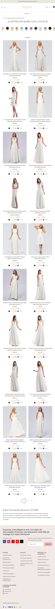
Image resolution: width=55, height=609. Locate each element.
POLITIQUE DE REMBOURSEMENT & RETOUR (44, 568)
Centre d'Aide (8, 589)
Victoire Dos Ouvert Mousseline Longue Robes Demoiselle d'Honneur (40, 349)
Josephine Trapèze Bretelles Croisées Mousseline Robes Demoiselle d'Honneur (40, 120)
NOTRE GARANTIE (7, 562)
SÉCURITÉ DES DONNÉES (8, 565)
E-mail (6, 593)
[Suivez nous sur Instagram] (8, 541)
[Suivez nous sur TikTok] (21, 541)
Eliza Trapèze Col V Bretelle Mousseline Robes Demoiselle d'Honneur (15, 74)
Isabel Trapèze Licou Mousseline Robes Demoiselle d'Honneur (40, 486)
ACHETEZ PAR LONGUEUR (26, 558)
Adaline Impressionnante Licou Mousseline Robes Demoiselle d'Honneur (40, 440)
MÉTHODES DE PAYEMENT (9, 568)
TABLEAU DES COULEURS (43, 559)
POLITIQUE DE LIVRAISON (43, 565)
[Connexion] (49, 7)
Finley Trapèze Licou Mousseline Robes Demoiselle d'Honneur (15, 486)
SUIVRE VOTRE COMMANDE (44, 572)
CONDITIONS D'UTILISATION (9, 576)
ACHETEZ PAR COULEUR (25, 555)
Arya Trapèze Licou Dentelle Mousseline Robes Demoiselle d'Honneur (15, 257)
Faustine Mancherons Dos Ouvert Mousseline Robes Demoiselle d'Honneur (14, 349)
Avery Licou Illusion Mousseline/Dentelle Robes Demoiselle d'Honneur (40, 395)
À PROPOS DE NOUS (7, 555)
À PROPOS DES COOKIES (8, 573)
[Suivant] (32, 501)
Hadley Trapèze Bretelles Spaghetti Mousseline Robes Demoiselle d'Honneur (14, 440)
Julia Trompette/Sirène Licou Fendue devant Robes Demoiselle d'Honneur (14, 212)
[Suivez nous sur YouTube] (17, 541)
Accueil (4, 18)
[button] (2, 29)
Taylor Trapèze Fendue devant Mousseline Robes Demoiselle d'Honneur (40, 74)
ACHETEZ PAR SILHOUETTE (26, 560)
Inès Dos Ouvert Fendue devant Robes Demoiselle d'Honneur (40, 212)
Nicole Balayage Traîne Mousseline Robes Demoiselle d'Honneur (14, 166)
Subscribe (48, 544)
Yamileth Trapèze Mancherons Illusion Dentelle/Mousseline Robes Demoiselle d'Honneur (15, 395)
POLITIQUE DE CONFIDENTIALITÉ (7, 558)
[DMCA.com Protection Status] (19, 607)
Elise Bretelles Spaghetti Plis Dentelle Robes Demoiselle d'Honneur (40, 166)
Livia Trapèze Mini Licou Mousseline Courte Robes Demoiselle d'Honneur (15, 120)
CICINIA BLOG (6, 570)
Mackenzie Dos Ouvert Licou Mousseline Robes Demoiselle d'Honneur (40, 303)
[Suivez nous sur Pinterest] (13, 541)
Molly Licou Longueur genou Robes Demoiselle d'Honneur (40, 257)
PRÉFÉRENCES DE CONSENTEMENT (7, 580)
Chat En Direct (8, 591)
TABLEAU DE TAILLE (42, 562)
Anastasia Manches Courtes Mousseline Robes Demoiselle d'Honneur (15, 303)
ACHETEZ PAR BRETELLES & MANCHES (26, 564)
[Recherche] (5, 7)
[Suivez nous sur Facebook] (4, 541)
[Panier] (53, 7)
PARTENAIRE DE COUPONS (43, 575)
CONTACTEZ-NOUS (42, 556)
